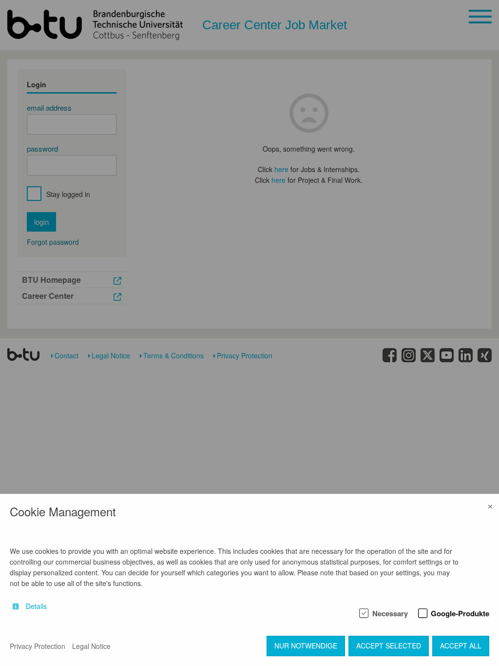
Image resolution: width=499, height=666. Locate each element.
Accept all (460, 645)
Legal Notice (91, 646)
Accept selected (388, 645)
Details (36, 606)
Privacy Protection (37, 646)
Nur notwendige (305, 645)
